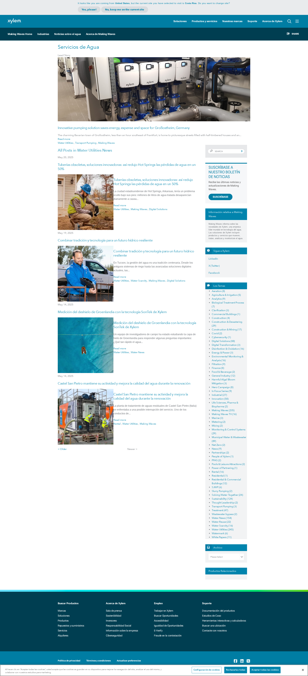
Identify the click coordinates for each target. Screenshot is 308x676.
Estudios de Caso (211, 615)
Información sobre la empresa (122, 630)
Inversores (111, 620)
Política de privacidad (69, 660)
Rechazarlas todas (235, 670)
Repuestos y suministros (71, 625)
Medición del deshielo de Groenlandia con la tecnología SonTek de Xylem (112, 312)
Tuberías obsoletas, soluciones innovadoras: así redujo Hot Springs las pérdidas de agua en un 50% (153, 182)
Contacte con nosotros (214, 630)
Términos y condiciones (98, 660)
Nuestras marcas (232, 21)
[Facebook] (235, 661)
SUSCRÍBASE (220, 196)
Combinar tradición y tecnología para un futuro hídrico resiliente (105, 240)
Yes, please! (89, 9)
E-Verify (158, 630)
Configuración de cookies (206, 670)
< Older (62, 449)
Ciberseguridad (114, 635)
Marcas (62, 610)
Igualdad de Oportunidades (168, 625)
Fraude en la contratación (168, 635)
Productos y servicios (204, 21)
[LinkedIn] (242, 661)
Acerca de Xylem (272, 21)
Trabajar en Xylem (163, 610)
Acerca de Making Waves (100, 34)
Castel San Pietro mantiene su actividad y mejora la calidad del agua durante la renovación (124, 383)
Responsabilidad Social (118, 625)
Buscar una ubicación (214, 625)
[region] (154, 670)
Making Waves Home (20, 34)
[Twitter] (248, 661)
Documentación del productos (218, 610)
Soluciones (180, 21)
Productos (63, 620)
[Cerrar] (302, 669)
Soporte (252, 21)
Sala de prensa (114, 610)
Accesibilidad (161, 620)
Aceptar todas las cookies (265, 670)
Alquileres (63, 635)
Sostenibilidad (113, 615)
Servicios (62, 630)
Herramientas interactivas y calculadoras (224, 620)
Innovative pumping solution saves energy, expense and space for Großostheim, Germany (124, 128)
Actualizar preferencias (129, 660)
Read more (64, 139)
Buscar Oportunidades (166, 615)
